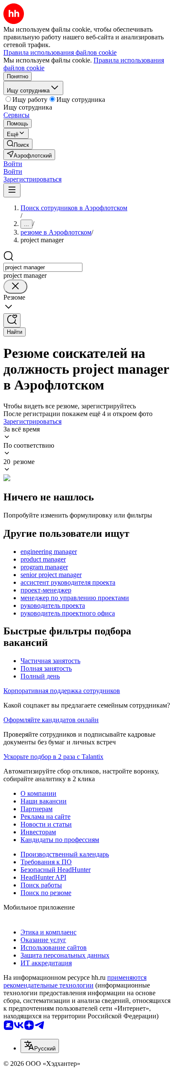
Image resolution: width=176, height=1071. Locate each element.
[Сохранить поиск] (12, 320)
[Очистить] (15, 287)
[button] (12, 163)
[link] (17, 144)
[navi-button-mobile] (12, 190)
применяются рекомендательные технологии (75, 981)
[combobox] (42, 267)
